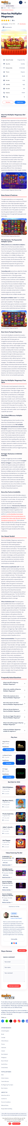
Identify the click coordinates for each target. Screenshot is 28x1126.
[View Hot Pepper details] (21, 843)
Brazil (2, 1034)
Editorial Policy (4, 1105)
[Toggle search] (20, 2)
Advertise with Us (5, 1095)
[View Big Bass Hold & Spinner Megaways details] (21, 803)
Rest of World (4, 1061)
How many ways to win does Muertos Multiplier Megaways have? (13, 703)
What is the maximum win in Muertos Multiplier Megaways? (11, 696)
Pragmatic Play (21, 60)
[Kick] (6, 1021)
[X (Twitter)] (10, 1021)
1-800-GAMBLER (7, 1014)
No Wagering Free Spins (7, 1084)
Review (13, 7)
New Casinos (4, 1088)
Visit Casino (8, 749)
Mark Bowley (23, 24)
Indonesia (3, 1047)
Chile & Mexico (4, 1041)
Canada (3, 1037)
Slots (9, 7)
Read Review (5, 746)
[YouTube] (15, 1021)
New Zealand (4, 1054)
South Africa (4, 1064)
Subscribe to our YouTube (14, 906)
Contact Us (4, 1098)
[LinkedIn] (12, 943)
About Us (4, 1092)
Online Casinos (4, 1078)
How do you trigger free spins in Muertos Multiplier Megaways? (12, 717)
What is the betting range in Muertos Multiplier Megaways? (13, 723)
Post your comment (14, 986)
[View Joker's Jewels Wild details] (21, 830)
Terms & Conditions (6, 1102)
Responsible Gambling (6, 1108)
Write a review (22, 950)
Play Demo (8, 102)
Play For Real (20, 102)
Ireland (3, 1051)
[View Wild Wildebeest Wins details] (21, 790)
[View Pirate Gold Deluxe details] (21, 817)
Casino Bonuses (5, 1081)
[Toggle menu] (25, 2)
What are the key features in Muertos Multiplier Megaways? (11, 710)
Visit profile (14, 939)
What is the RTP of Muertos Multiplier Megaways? (10, 683)
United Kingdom (5, 1031)
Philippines (3, 1057)
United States (4, 1067)
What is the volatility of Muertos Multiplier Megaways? (12, 690)
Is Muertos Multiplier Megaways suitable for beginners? (12, 730)
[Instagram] (14, 943)
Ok (10, 1123)
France (3, 1044)
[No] (26, 1121)
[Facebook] (16, 943)
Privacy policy (16, 1123)
